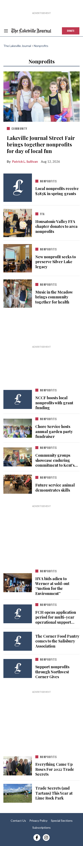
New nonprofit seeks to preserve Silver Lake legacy (55, 261)
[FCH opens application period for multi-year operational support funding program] (17, 613)
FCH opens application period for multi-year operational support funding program (55, 617)
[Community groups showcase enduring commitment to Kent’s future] (17, 456)
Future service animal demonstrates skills (55, 487)
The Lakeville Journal (17, 46)
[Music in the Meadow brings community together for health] (17, 292)
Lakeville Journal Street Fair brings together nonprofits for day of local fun (41, 144)
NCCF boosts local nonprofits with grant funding (54, 402)
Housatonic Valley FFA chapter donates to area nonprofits (56, 226)
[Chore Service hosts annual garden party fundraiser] (17, 427)
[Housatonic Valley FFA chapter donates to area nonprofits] (17, 222)
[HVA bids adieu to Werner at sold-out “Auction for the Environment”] (17, 581)
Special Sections (62, 820)
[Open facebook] (36, 837)
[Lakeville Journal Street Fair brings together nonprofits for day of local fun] (41, 95)
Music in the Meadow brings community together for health (54, 297)
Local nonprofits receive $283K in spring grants (57, 191)
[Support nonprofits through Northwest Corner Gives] (17, 668)
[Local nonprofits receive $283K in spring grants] (17, 188)
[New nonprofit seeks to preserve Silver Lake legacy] (17, 257)
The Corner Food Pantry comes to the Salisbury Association (57, 641)
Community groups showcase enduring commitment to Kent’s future (54, 460)
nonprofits (48, 181)
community (19, 129)
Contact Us (18, 820)
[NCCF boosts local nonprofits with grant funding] (17, 399)
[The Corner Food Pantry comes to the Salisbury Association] (17, 641)
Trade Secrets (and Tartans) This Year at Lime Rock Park (54, 793)
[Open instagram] (46, 837)
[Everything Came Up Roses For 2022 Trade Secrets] (17, 765)
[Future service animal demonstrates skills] (17, 483)
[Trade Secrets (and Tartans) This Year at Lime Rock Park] (17, 793)
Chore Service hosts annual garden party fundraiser (54, 431)
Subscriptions (41, 827)
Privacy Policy (38, 820)
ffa (42, 214)
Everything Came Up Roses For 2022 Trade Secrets (54, 769)
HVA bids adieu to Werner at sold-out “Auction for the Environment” (52, 586)
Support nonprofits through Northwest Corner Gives (52, 671)
